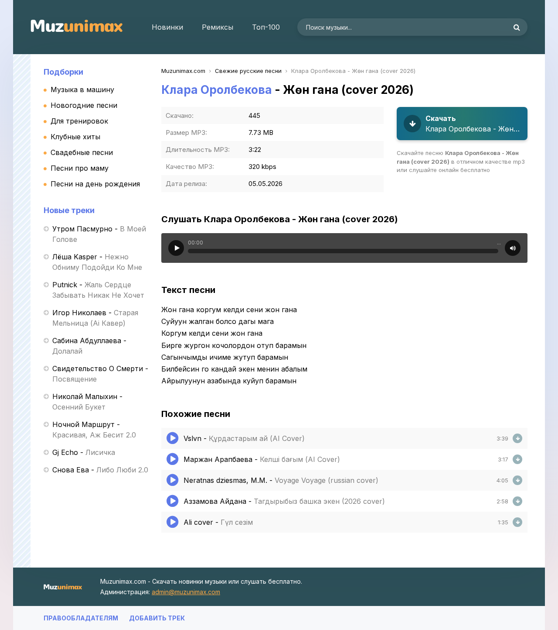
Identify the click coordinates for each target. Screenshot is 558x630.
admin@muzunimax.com (186, 592)
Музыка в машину (82, 89)
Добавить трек (157, 618)
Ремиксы (217, 27)
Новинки (167, 27)
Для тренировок (79, 121)
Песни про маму (80, 168)
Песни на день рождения (95, 183)
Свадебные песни (82, 152)
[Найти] (516, 27)
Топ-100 (266, 27)
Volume (513, 248)
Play (176, 248)
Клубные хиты (75, 136)
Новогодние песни (84, 105)
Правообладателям (81, 618)
